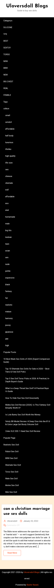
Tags (5, 102)
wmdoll (8, 122)
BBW (5, 68)
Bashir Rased (32, 585)
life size (9, 163)
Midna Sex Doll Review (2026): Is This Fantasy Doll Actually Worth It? (27, 406)
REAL (5, 88)
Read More (12, 553)
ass (7, 203)
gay (6, 338)
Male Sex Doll (11, 478)
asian (7, 251)
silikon (6, 108)
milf (7, 190)
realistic (8, 305)
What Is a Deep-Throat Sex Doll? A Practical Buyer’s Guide (27, 390)
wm (6, 257)
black (7, 284)
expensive (9, 278)
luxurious (9, 142)
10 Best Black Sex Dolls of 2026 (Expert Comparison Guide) (26, 360)
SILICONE (7, 27)
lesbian (8, 237)
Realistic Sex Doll (11, 445)
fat (6, 298)
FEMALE (7, 95)
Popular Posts (9, 352)
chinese (8, 176)
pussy (8, 325)
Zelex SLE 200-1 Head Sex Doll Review (22, 431)
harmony (9, 318)
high (7, 345)
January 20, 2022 (30, 521)
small (7, 115)
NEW (5, 75)
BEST (5, 41)
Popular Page (9, 438)
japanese (9, 332)
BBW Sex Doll (11, 458)
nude (7, 264)
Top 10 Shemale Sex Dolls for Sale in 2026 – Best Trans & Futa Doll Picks (27, 370)
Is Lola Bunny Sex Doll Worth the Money (22, 414)
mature (8, 311)
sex (7, 169)
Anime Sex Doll (12, 485)
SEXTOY (7, 47)
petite (7, 271)
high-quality (10, 156)
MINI (5, 61)
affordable (9, 129)
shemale (9, 183)
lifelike (8, 149)
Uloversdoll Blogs (27, 6)
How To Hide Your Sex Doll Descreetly (22, 398)
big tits (8, 230)
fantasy (8, 291)
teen (7, 244)
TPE (5, 34)
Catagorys (7, 20)
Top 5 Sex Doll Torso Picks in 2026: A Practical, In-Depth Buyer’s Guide (27, 380)
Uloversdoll (12, 521)
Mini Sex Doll (11, 492)
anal (7, 210)
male (7, 223)
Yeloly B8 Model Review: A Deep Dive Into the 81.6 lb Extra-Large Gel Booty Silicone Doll (27, 423)
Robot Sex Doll (11, 451)
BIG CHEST (8, 81)
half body (9, 135)
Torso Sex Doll (11, 472)
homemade (10, 217)
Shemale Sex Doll (13, 465)
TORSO (6, 54)
